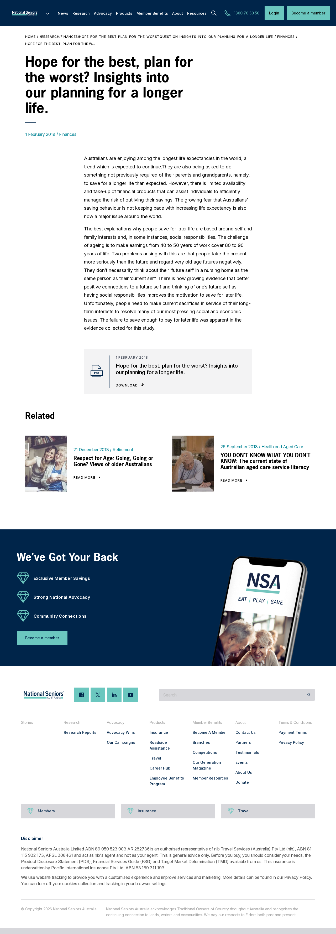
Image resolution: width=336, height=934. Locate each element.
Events (241, 762)
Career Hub (160, 768)
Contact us (245, 732)
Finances (286, 37)
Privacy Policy (291, 742)
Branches (201, 742)
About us (243, 772)
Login (274, 13)
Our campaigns (121, 742)
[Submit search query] (309, 695)
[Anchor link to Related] (20, 415)
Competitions (205, 752)
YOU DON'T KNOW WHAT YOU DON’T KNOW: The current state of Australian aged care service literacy (265, 461)
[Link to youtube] (130, 695)
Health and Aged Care (282, 446)
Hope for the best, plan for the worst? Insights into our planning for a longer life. (177, 369)
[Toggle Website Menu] (48, 13)
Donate (242, 782)
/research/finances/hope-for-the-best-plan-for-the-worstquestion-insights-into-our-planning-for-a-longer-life (156, 37)
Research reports (80, 732)
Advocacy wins (121, 732)
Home (30, 37)
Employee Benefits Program (167, 781)
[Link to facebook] (81, 695)
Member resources (210, 778)
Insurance (159, 732)
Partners (243, 742)
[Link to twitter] (98, 695)
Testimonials (247, 752)
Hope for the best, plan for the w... (60, 44)
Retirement (123, 449)
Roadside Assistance (160, 745)
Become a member (308, 13)
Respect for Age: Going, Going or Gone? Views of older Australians (113, 461)
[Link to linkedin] (114, 695)
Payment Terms (293, 732)
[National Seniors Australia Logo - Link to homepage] (30, 13)
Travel (155, 758)
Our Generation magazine (207, 765)
